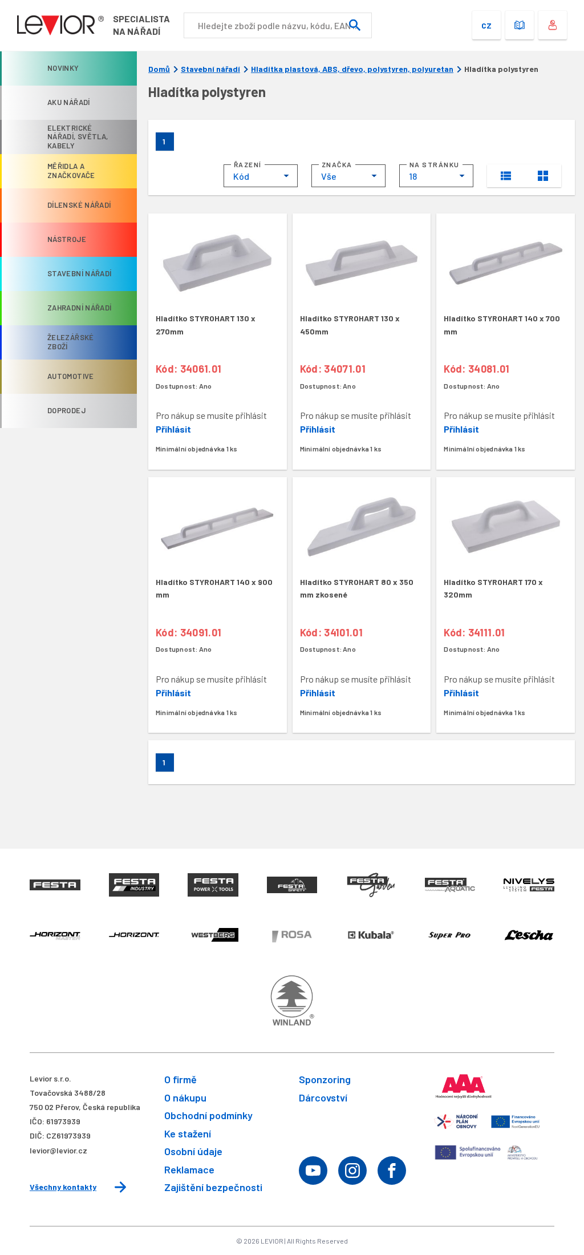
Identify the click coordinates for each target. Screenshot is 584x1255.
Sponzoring (325, 1079)
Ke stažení (187, 1133)
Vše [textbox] (328, 176)
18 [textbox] (413, 176)
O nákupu (185, 1097)
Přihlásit (173, 428)
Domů (159, 69)
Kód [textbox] (241, 176)
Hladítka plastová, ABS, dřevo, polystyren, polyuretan (352, 69)
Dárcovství (323, 1097)
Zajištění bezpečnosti (213, 1187)
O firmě (180, 1079)
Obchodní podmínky (208, 1115)
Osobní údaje (193, 1151)
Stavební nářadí (210, 69)
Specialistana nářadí (141, 25)
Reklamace (189, 1169)
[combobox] (261, 175)
